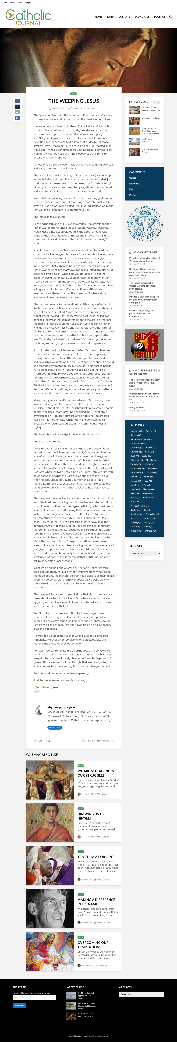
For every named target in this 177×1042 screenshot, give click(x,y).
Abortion (137, 431)
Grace (152, 473)
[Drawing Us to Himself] (50, 822)
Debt (135, 456)
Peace (135, 498)
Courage (136, 452)
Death (149, 452)
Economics (142, 16)
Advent (151, 431)
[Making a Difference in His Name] (50, 908)
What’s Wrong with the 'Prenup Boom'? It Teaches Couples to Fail (144, 397)
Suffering (149, 518)
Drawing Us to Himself (90, 816)
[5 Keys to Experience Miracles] (134, 133)
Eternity (151, 460)
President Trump (140, 506)
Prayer (136, 502)
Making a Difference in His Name (96, 902)
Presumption (147, 120)
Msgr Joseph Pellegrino (61, 108)
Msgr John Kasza (87, 966)
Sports (135, 518)
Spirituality (152, 514)
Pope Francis (150, 498)
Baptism (136, 435)
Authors (12, 3)
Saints (135, 510)
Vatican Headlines (144, 252)
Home (98, 16)
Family (152, 468)
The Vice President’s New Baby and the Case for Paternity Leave (144, 383)
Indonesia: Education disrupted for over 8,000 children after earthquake (144, 300)
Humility (136, 481)
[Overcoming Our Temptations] (50, 951)
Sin (147, 510)
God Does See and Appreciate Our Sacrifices (149, 144)
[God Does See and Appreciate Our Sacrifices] (134, 144)
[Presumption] (134, 123)
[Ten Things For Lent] (50, 865)
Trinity (149, 523)
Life (146, 485)
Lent (37, 691)
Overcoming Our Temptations (93, 944)
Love (135, 489)
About (6, 3)
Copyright (27, 3)
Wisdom (136, 531)
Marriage (148, 489)
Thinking (136, 523)
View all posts (54, 727)
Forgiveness (138, 473)
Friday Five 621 (136, 407)
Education (137, 460)
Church (151, 448)
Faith (110, 16)
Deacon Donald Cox (88, 794)
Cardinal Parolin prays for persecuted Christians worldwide (141, 313)
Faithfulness (138, 468)
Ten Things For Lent (95, 857)
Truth (147, 527)
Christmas (137, 448)
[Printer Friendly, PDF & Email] (46, 687)
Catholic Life (138, 443)
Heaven (136, 477)
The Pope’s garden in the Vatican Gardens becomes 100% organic (142, 286)
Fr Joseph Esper (87, 880)
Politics (159, 16)
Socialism (136, 514)
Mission (148, 493)
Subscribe (19, 1006)
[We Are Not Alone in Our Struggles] (50, 779)
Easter (146, 456)
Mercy (135, 493)
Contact (19, 3)
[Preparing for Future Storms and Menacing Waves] (134, 154)
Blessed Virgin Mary (141, 439)
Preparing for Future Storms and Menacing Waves (151, 154)
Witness (150, 531)
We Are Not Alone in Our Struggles (95, 773)
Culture (124, 16)
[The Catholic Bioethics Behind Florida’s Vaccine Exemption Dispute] (134, 110)
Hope (148, 477)
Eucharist (136, 464)
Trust (135, 527)
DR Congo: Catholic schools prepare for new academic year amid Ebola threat (144, 272)
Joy (148, 481)
